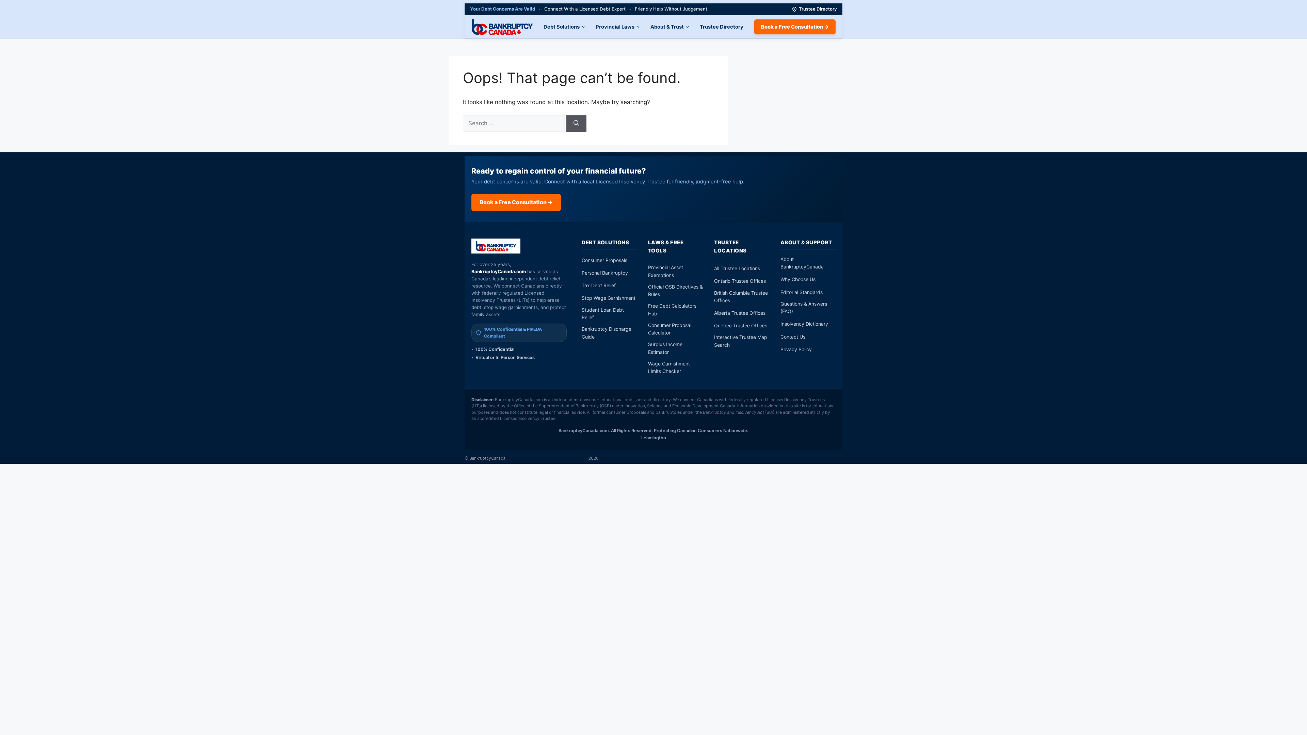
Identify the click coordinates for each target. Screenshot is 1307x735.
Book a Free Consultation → (795, 27)
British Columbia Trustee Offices (741, 296)
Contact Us (792, 337)
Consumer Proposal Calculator (669, 329)
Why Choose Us (798, 279)
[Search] (576, 123)
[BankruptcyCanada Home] (496, 246)
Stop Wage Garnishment (608, 298)
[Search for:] (514, 123)
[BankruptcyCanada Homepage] (502, 27)
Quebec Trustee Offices (740, 325)
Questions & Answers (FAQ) (803, 307)
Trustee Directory (818, 9)
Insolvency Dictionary (804, 324)
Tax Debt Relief (599, 285)
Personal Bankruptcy (605, 273)
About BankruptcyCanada (802, 263)
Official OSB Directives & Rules (675, 290)
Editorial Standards (801, 292)
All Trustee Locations (737, 268)
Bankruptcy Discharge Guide (606, 332)
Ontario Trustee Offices (740, 281)
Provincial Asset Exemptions (665, 271)
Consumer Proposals (604, 260)
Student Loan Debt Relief (603, 313)
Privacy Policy (796, 349)
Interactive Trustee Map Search (740, 340)
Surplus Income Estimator (665, 348)
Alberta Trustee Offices (739, 313)
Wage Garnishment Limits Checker (669, 367)
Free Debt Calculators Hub (672, 309)
